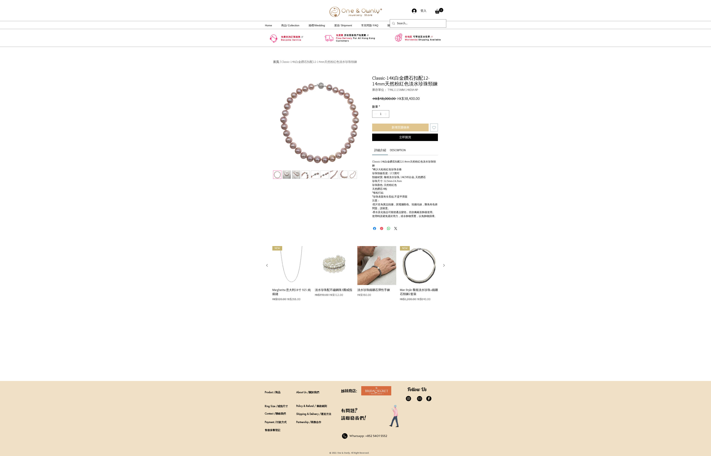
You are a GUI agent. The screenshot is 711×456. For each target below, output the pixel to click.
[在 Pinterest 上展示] (381, 228)
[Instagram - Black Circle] (408, 398)
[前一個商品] (267, 265)
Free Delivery (344, 38)
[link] (380, 150)
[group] (355, 276)
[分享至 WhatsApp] (388, 228)
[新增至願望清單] (434, 127)
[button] (439, 11)
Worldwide (411, 39)
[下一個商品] (444, 265)
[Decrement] (375, 113)
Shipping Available (429, 39)
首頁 (276, 62)
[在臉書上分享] (374, 228)
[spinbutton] (380, 113)
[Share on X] (395, 228)
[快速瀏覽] (334, 265)
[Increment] (386, 113)
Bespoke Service (291, 40)
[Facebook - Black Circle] (428, 398)
